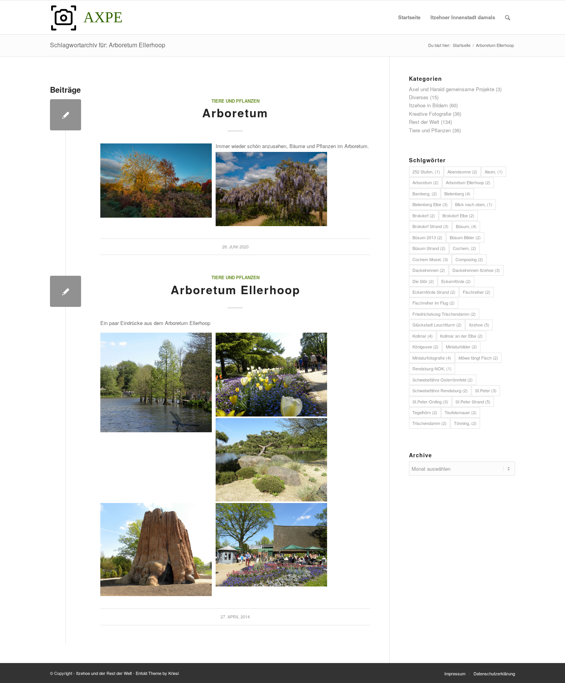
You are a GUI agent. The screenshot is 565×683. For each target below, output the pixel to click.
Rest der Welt (424, 121)
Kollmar (422, 336)
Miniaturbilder (461, 346)
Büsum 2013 (427, 237)
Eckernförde (456, 281)
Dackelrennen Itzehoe (476, 270)
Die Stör (423, 281)
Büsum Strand (428, 248)
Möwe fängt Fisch (478, 358)
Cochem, (464, 248)
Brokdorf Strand (430, 226)
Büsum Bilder (465, 237)
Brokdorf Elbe (458, 215)
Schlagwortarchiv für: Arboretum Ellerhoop (107, 44)
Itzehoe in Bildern (428, 105)
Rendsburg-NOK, (432, 368)
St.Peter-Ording (430, 401)
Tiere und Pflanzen (235, 101)
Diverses (419, 97)
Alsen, (494, 171)
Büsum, (466, 226)
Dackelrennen (428, 270)
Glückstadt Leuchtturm (437, 325)
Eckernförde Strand (433, 292)
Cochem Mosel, (430, 259)
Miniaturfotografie (431, 358)
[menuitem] (409, 17)
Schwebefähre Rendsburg (440, 390)
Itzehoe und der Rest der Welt (104, 673)
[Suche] (507, 17)
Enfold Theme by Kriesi (157, 673)
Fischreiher (476, 292)
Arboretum (235, 112)
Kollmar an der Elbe (461, 336)
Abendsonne (462, 171)
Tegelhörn (424, 412)
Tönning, (465, 423)
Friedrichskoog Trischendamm (444, 314)
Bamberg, (424, 193)
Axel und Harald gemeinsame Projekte (451, 89)
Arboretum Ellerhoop (235, 289)
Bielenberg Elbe (430, 204)
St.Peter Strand (472, 401)
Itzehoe (479, 325)
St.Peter (486, 390)
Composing (469, 259)
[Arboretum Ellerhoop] (65, 291)
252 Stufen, (426, 171)
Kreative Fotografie (430, 113)
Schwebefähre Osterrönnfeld (442, 379)
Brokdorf (423, 215)
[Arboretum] (65, 114)
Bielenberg (457, 193)
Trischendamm (429, 423)
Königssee (425, 346)
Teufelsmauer (461, 412)
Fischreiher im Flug (433, 303)
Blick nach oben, (473, 204)
